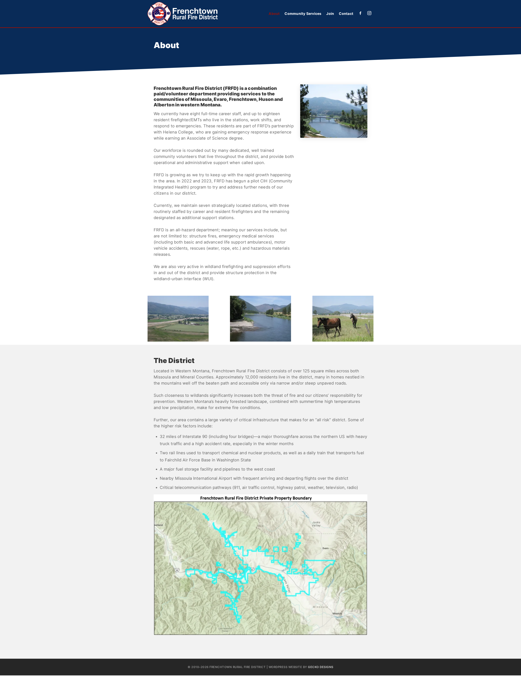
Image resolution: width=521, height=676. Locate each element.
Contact (346, 13)
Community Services (303, 13)
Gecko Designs (320, 667)
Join (330, 13)
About (274, 13)
